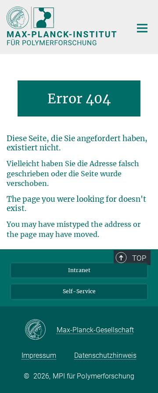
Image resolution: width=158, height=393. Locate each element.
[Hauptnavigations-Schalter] (142, 28)
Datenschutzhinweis (105, 355)
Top (139, 258)
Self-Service (79, 291)
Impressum (39, 355)
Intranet (79, 270)
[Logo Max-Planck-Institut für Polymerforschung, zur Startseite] (62, 26)
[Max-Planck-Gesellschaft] (41, 330)
